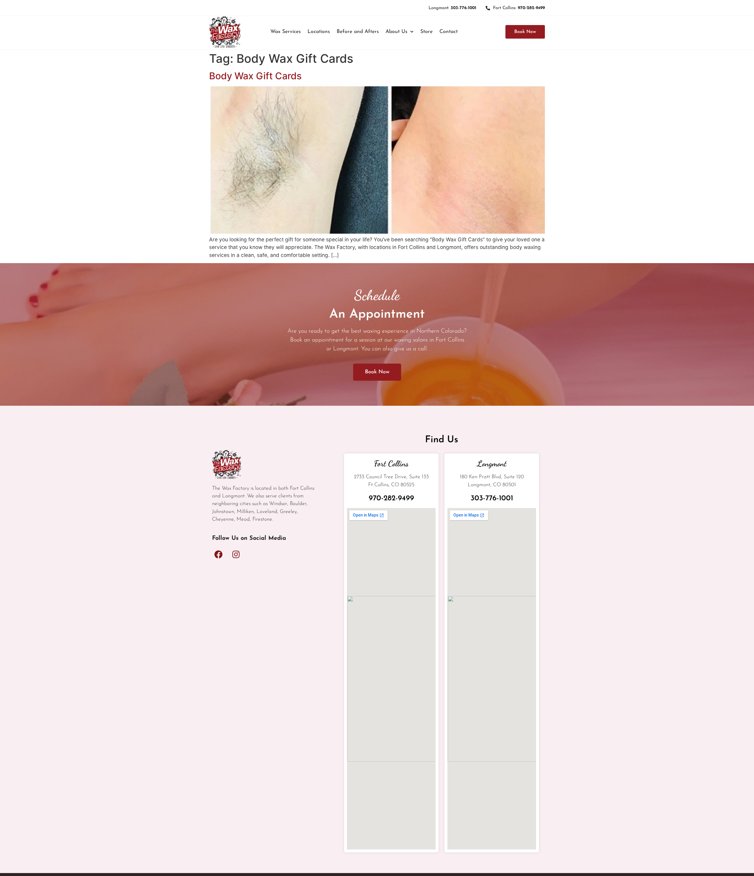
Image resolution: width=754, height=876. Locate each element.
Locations (318, 31)
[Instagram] (236, 554)
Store (426, 31)
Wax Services (285, 31)
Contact (448, 31)
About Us (396, 31)
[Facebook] (218, 554)
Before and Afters (358, 31)
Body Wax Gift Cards (255, 76)
